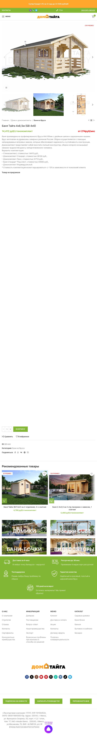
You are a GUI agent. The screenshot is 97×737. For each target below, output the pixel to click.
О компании (7, 616)
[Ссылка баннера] (24, 528)
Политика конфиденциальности (59, 638)
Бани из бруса (40, 120)
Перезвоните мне (81, 701)
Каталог (53, 616)
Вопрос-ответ (32, 624)
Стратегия (6, 620)
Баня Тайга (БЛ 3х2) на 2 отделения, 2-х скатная (25, 507)
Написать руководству (48, 701)
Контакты (6, 629)
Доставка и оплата (58, 620)
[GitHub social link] (51, 677)
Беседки (78, 633)
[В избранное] (44, 473)
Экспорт (29, 633)
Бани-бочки (80, 620)
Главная (5, 120)
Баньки (78, 624)
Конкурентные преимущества (8, 638)
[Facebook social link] (15, 452)
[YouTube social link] (41, 677)
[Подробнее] (51, 500)
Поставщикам (32, 620)
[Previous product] (89, 120)
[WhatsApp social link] (17, 452)
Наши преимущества (35, 629)
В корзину (20, 429)
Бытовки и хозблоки (83, 629)
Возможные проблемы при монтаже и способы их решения (36, 639)
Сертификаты (8, 633)
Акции (53, 624)
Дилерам (30, 616)
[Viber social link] (28, 452)
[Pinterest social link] (46, 677)
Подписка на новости (16, 701)
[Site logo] (48, 16)
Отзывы (5, 624)
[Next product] (94, 120)
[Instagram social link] (36, 677)
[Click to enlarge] (6, 87)
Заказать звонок (88, 10)
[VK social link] (21, 452)
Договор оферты (57, 633)
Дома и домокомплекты (21, 120)
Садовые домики (82, 616)
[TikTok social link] (65, 677)
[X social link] (32, 677)
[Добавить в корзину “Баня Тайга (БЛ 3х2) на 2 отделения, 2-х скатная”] (4, 500)
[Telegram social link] (24, 452)
